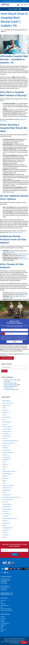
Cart (2, 602)
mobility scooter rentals (22, 254)
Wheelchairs (3, 624)
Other (2, 631)
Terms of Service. (24, 339)
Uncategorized (7, 388)
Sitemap (6, 640)
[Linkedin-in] (7, 572)
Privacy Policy (11, 640)
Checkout (3, 603)
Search (4, 371)
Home (2, 30)
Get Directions (4, 581)
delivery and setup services (15, 232)
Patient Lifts (3, 630)
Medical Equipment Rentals (11, 384)
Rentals (2, 621)
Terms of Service (13, 642)
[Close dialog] (27, 301)
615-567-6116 (4, 590)
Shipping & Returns (5, 605)
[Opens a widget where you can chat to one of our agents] (24, 642)
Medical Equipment (9, 383)
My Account (3, 600)
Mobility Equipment (9, 386)
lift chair (24, 255)
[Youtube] (5, 572)
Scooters (3, 616)
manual (14, 296)
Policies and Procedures (6, 608)
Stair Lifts (3, 619)
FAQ (2, 607)
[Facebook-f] (2, 572)
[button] (18, 5)
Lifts (5, 381)
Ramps (2, 626)
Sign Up (14, 554)
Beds (2, 628)
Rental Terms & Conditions (6, 610)
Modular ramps (22, 258)
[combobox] (3, 334)
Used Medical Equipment (10, 389)
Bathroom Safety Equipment (11, 380)
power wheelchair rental (8, 252)
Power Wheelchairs (5, 623)
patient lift (23, 257)
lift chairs (25, 294)
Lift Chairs (3, 618)
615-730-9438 (4, 583)
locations (8, 274)
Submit (14, 341)
